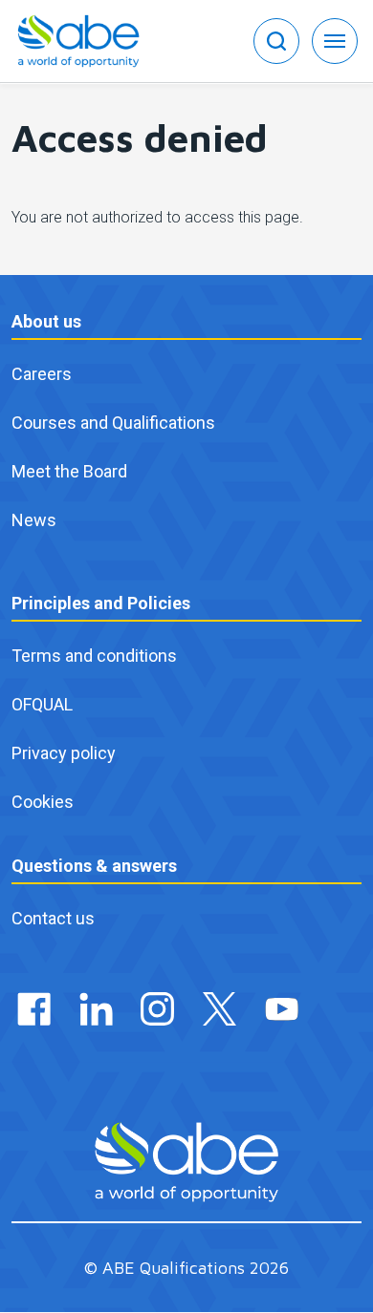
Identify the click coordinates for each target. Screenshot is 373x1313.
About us (46, 321)
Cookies (42, 802)
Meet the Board (69, 471)
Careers (41, 374)
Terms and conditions (94, 656)
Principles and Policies (100, 603)
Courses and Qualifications (113, 423)
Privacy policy (63, 753)
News (33, 520)
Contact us (53, 918)
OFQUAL (42, 704)
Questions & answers (94, 866)
